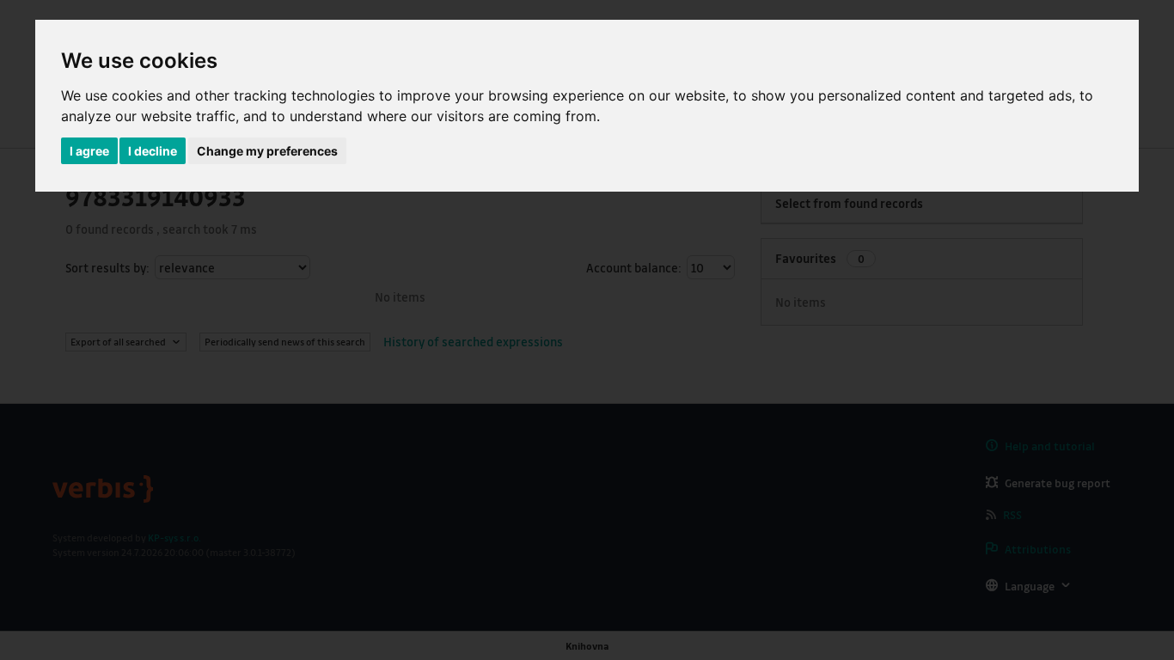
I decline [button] (152, 151)
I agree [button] (89, 151)
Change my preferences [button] (267, 151)
